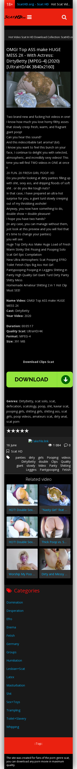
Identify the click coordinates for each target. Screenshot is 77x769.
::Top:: (38, 744)
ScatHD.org (15, 17)
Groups (11, 652)
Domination (14, 602)
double (43, 461)
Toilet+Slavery (16, 718)
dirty (32, 457)
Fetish (66, 470)
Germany (12, 644)
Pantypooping (49, 470)
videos (66, 457)
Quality (66, 461)
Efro (9, 619)
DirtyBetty (28, 461)
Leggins (31, 470)
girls (41, 457)
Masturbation (15, 685)
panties (21, 457)
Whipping (12, 727)
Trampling (13, 710)
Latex (10, 677)
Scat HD (16, 451)
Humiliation (14, 660)
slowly (31, 466)
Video (42, 466)
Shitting (65, 466)
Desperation (15, 611)
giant (19, 466)
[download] (39, 379)
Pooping (52, 457)
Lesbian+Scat (15, 669)
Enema (11, 627)
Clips (54, 461)
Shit (9, 694)
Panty (53, 466)
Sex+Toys (13, 702)
